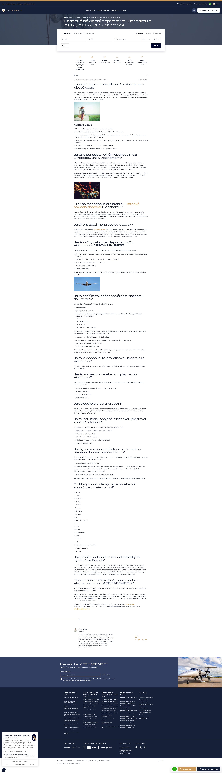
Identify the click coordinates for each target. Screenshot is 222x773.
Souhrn (76, 75)
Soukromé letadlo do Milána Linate (72, 718)
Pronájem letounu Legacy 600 (127, 725)
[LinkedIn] (214, 4)
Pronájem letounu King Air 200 (127, 716)
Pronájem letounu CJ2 (125, 708)
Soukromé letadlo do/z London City (110, 699)
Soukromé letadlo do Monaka (71, 729)
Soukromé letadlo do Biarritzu (90, 709)
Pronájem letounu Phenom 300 (127, 714)
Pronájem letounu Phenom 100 (127, 701)
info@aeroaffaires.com (82, 609)
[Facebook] (136, 747)
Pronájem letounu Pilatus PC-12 (127, 703)
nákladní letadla (100, 230)
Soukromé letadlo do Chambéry (90, 722)
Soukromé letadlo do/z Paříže (109, 708)
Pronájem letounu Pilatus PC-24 (127, 705)
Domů (66, 17)
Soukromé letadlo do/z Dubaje (109, 710)
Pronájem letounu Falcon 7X (127, 727)
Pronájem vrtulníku (143, 699)
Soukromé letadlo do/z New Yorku (110, 703)
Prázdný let (141, 714)
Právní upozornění (69, 760)
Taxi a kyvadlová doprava (145, 712)
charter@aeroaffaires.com (126, 750)
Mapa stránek (60, 760)
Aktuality (77, 17)
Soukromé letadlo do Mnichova (71, 727)
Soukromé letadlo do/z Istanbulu (109, 701)
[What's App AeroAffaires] (210, 4)
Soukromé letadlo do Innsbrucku (90, 703)
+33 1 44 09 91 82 (125, 747)
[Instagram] (141, 747)
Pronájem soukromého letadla (146, 697)
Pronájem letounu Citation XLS (127, 720)
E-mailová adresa (65, 671)
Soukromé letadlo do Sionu (89, 714)
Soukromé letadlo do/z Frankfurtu (110, 706)
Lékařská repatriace (143, 708)
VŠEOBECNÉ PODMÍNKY (81, 760)
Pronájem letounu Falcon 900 (127, 723)
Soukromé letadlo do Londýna (90, 727)
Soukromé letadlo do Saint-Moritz (91, 699)
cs (217, 4)
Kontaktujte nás (92, 760)
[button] (208, 10)
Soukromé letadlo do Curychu (71, 712)
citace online (129, 604)
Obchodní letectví (143, 702)
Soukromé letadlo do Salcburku (90, 716)
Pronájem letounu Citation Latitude (128, 718)
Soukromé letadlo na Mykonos (90, 712)
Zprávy (71, 17)
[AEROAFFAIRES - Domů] (12, 10)
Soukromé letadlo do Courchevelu (91, 701)
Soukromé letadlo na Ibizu (89, 724)
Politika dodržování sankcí (104, 760)
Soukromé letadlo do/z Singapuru (110, 712)
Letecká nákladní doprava (145, 710)
